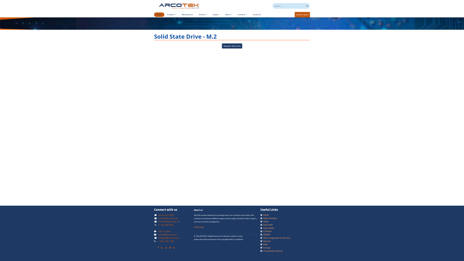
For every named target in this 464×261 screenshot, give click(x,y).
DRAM (266, 215)
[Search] (307, 6)
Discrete (267, 241)
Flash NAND (268, 228)
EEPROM (267, 231)
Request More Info (232, 46)
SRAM (265, 221)
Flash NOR (268, 224)
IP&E (265, 244)
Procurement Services (273, 251)
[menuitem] (159, 14)
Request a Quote (302, 15)
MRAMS (266, 234)
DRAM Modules (270, 218)
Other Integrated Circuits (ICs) (276, 237)
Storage (266, 247)
